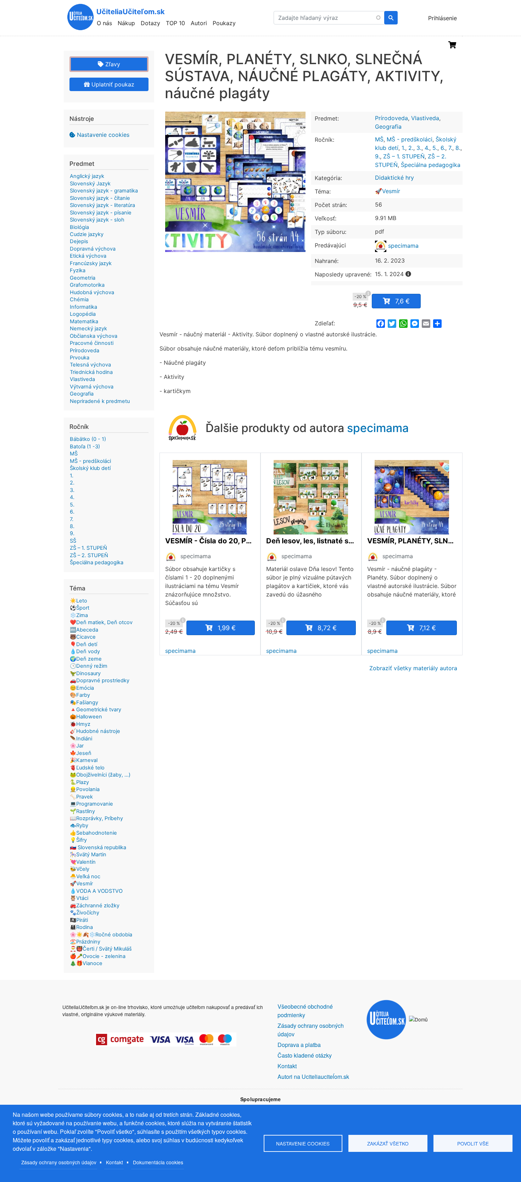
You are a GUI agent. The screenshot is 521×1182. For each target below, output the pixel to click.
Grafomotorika (87, 285)
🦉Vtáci (79, 898)
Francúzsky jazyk (91, 263)
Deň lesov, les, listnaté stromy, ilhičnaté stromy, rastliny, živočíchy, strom (311, 541)
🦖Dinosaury (85, 673)
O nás (104, 23)
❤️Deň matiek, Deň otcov (101, 622)
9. (377, 156)
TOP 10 (175, 23)
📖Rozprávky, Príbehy (96, 818)
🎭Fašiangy (84, 702)
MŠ (379, 139)
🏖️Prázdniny (85, 942)
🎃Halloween (86, 716)
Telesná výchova (90, 365)
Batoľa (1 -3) (85, 446)
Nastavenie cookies (103, 134)
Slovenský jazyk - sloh (97, 220)
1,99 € (227, 628)
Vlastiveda (425, 118)
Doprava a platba (299, 1045)
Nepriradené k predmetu (100, 401)
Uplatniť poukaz (112, 84)
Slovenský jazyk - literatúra (102, 205)
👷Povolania (85, 789)
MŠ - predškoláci (409, 139)
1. (403, 147)
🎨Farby (80, 695)
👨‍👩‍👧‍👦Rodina (81, 927)
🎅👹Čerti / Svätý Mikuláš (101, 949)
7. (450, 147)
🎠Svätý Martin (88, 854)
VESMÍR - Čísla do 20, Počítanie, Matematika (210, 541)
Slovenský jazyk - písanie (100, 212)
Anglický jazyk (87, 176)
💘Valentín (83, 862)
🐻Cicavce (83, 637)
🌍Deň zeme (86, 659)
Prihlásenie (442, 18)
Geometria (82, 278)
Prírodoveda (391, 118)
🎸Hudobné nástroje (95, 731)
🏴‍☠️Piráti (79, 920)
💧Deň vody (85, 651)
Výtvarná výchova (91, 386)
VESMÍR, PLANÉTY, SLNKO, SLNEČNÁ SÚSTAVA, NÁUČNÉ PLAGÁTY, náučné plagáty (412, 541)
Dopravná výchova (93, 249)
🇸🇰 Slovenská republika (98, 847)
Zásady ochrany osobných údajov (58, 1162)
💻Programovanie (91, 804)
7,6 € (402, 301)
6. (443, 147)
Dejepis (79, 241)
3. (418, 147)
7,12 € (427, 628)
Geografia (388, 126)
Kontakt (114, 1162)
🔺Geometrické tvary (95, 709)
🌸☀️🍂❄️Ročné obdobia (101, 934)
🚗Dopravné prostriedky (99, 680)
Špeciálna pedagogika (430, 164)
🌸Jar (77, 746)
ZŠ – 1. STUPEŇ (404, 156)
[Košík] (452, 45)
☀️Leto (78, 601)
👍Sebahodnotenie (93, 833)
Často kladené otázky (305, 1055)
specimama (402, 245)
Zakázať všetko (388, 1143)
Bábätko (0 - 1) (88, 439)
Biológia (79, 227)
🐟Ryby (79, 825)
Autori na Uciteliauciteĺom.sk (313, 1076)
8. (457, 147)
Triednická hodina (91, 372)
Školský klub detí (90, 468)
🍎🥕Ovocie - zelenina (97, 956)
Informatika (83, 307)
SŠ (73, 541)
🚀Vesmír (387, 191)
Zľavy (111, 64)
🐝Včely (79, 869)
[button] (235, 181)
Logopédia (83, 314)
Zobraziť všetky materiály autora (413, 668)
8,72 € (327, 628)
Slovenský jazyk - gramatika (104, 190)
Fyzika (77, 270)
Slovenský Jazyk (90, 183)
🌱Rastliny (82, 811)
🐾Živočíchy (84, 912)
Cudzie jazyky (86, 234)
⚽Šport (79, 608)
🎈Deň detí (83, 644)
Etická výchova (88, 256)
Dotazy (150, 23)
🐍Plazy (79, 782)
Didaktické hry (394, 177)
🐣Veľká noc (85, 876)
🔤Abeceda (84, 630)
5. (434, 147)
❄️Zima (79, 615)
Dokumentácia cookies (158, 1162)
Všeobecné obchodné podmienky (305, 1010)
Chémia (79, 299)
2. (410, 147)
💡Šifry (78, 840)
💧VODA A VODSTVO (96, 891)
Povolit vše (473, 1143)
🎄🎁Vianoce (86, 963)
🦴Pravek (81, 797)
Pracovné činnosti (91, 343)
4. (427, 147)
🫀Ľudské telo (87, 767)
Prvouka (79, 357)
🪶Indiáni (81, 738)
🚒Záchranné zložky (94, 905)
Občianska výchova (93, 336)
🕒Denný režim (88, 666)
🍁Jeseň (80, 753)
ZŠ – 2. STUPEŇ (89, 555)
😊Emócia (82, 688)
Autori (199, 23)
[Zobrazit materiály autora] (171, 557)
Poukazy (224, 23)
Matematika (84, 321)
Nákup (126, 23)
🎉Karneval (83, 760)
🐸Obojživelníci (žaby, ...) (100, 775)
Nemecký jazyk (88, 328)
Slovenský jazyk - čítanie (100, 198)
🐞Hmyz (80, 724)
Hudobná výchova (92, 292)
